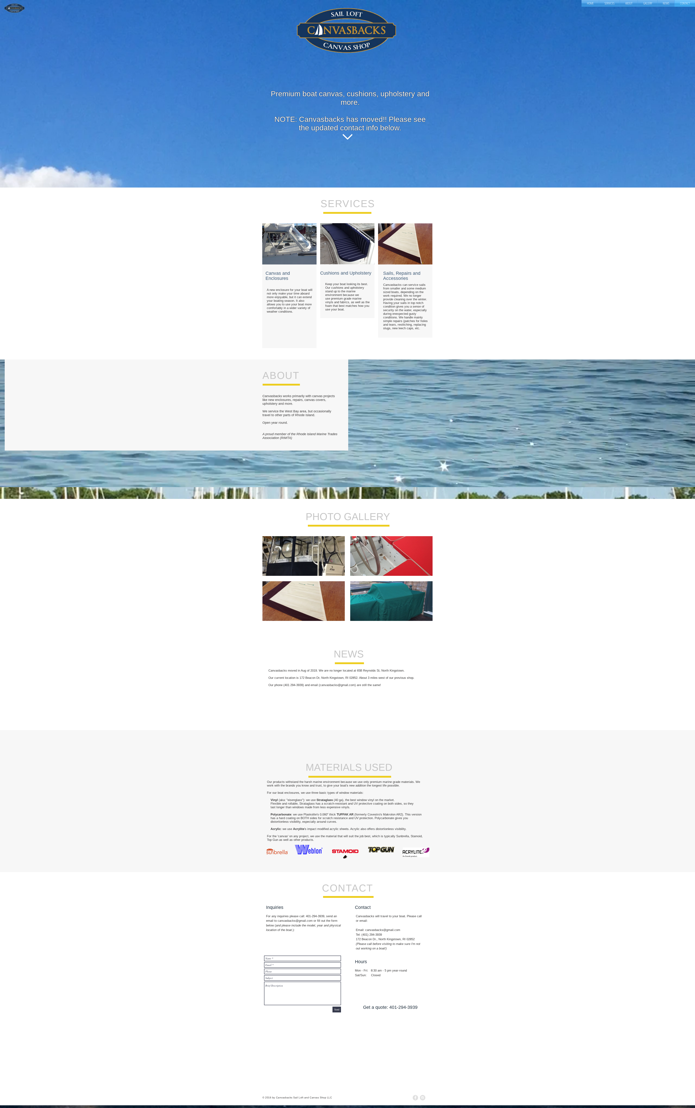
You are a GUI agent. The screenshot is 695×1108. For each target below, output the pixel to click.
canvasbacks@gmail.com (295, 920)
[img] (345, 854)
